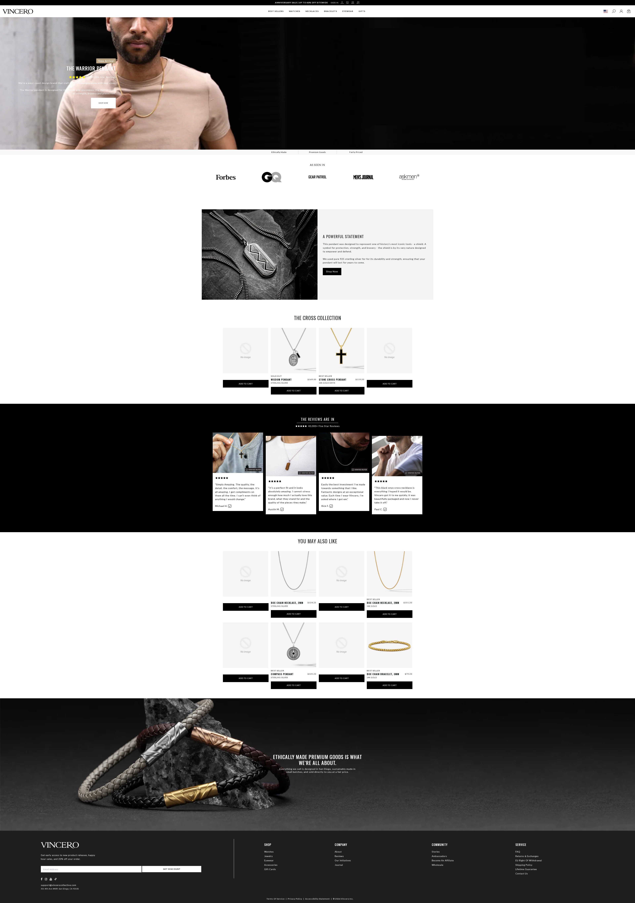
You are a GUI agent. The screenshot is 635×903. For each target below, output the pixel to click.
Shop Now (103, 103)
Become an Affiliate (443, 860)
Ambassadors (439, 856)
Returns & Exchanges (527, 856)
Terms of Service (276, 899)
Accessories (270, 865)
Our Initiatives (343, 860)
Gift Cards (270, 869)
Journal (339, 865)
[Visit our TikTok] (55, 878)
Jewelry (268, 856)
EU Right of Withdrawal (528, 860)
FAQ (517, 851)
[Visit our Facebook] (42, 879)
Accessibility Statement (317, 899)
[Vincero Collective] (18, 10)
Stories (436, 851)
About (338, 851)
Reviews (339, 856)
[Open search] (614, 11)
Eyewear (269, 860)
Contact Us (521, 873)
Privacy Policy (295, 899)
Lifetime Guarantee (526, 869)
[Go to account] (621, 11)
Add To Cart (246, 383)
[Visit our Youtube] (51, 879)
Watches (269, 851)
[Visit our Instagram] (46, 879)
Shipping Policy (523, 865)
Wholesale (437, 865)
